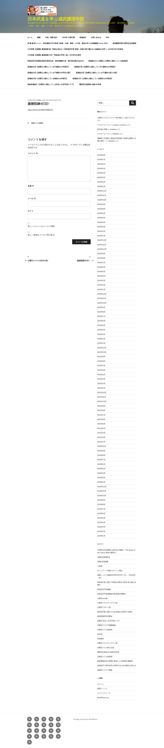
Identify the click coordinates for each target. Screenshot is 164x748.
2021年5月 (101, 424)
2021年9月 (101, 406)
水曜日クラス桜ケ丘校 (105, 648)
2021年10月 (101, 401)
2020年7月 (101, 460)
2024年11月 (101, 245)
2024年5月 (101, 271)
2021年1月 (101, 442)
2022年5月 (101, 374)
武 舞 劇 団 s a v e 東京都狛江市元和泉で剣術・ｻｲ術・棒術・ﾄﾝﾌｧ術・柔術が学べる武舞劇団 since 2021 (67, 43)
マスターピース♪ (103, 125)
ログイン (100, 684)
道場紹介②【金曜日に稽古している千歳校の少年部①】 (48, 67)
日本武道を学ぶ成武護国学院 (56, 18)
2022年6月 (101, 370)
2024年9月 (101, 253)
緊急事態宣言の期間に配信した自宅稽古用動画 (115, 661)
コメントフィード (104, 693)
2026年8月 (101, 155)
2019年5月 (101, 518)
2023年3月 (101, 334)
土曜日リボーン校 (104, 607)
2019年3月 (101, 527)
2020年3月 (101, 473)
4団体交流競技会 (103, 557)
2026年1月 (101, 186)
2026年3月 (101, 177)
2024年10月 (101, 249)
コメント (33, 153)
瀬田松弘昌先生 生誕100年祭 (108, 652)
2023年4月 (101, 330)
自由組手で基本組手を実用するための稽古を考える (116, 665)
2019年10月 (101, 496)
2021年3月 (101, 433)
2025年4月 (101, 222)
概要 (39, 37)
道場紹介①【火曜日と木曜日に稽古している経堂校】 (108, 61)
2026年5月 (101, 168)
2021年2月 (101, 437)
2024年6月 (101, 267)
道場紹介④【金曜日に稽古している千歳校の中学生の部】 (49, 73)
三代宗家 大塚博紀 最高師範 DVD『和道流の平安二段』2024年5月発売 (54, 55)
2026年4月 (101, 173)
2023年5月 (101, 325)
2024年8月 (101, 258)
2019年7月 (101, 509)
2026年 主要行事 (68, 37)
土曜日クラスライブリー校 (107, 603)
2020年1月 (101, 482)
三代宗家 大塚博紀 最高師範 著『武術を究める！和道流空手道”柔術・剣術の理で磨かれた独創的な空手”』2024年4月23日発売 (75, 49)
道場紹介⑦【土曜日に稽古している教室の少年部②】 (93, 78)
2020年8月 (101, 455)
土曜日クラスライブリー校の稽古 (109, 118)
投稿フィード (102, 689)
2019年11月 (101, 491)
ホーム (30, 37)
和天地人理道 (102, 129)
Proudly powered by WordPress (85, 719)
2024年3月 (101, 280)
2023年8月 (101, 312)
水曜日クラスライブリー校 (107, 643)
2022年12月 (101, 348)
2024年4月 (101, 276)
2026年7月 (101, 159)
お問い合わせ (96, 37)
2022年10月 (101, 352)
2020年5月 (101, 469)
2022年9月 (101, 357)
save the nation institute (51, 100)
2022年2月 (101, 383)
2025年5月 (101, 218)
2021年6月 (101, 419)
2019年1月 (101, 536)
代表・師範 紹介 (51, 37)
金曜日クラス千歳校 (104, 670)
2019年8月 (101, 504)
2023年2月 (101, 339)
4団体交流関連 (102, 562)
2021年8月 (101, 410)
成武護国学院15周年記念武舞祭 (124, 43)
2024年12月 (101, 240)
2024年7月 (101, 262)
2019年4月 (101, 522)
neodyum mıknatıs (119, 125)
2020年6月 (101, 464)
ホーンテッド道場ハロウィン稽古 (109, 571)
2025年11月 (101, 195)
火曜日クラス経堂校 (104, 657)
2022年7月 (101, 366)
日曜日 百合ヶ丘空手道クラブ (108, 621)
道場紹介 (83, 37)
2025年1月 (101, 236)
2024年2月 (101, 285)
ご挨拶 (99, 566)
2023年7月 (101, 316)
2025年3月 (101, 227)
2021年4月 (101, 428)
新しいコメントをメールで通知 (41, 226)
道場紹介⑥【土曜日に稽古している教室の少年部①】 (47, 78)
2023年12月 (101, 294)
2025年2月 (101, 231)
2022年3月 (101, 379)
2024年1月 (101, 289)
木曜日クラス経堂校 (37, 123)
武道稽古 (100, 639)
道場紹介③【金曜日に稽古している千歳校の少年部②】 (95, 67)
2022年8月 (101, 361)
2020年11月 (101, 446)
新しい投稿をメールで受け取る (41, 235)
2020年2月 (101, 478)
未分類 (99, 634)
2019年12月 (101, 487)
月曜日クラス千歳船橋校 (106, 625)
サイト (30, 211)
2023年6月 (101, 321)
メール (32, 198)
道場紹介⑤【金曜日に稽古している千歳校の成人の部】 (97, 73)
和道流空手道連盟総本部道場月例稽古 (111, 594)
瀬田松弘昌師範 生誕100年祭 (90, 84)
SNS (107, 37)
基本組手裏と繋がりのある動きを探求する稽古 (115, 612)
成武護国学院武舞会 (104, 616)
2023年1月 (101, 343)
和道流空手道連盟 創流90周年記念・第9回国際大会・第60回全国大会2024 (55, 61)
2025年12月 (101, 191)
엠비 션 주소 (129, 118)
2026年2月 (101, 182)
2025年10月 (101, 200)
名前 (31, 186)
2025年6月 (101, 213)
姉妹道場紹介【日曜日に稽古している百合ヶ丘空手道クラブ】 (51, 84)
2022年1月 (101, 388)
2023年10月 (101, 303)
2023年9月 (101, 307)
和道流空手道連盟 (104, 589)
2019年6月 (101, 513)
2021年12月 (101, 392)
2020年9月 (101, 451)
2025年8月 (101, 209)
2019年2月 (101, 531)
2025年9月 (101, 204)
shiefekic (113, 129)
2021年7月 (101, 415)
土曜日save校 (102, 598)
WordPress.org (103, 698)
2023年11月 (101, 298)
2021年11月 (101, 397)
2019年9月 (101, 500)
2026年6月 (101, 164)
